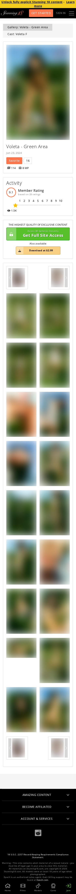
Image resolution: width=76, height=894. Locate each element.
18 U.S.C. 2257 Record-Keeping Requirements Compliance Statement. (38, 856)
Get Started (41, 13)
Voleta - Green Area (27, 146)
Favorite (14, 160)
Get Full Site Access (43, 234)
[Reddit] (38, 833)
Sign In (61, 13)
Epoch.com (42, 880)
